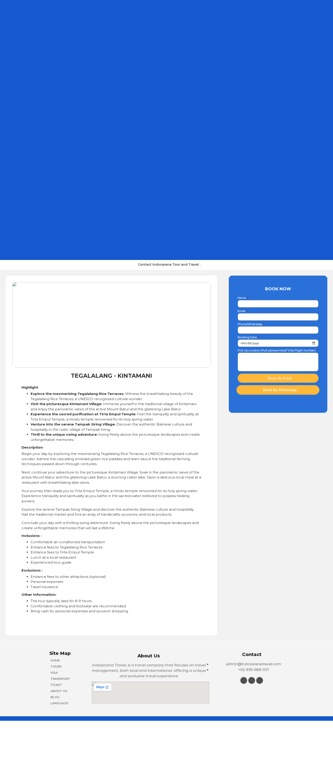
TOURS (56, 666)
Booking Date (248, 337)
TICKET (56, 685)
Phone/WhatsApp (250, 324)
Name (242, 298)
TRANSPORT (60, 678)
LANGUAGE (59, 703)
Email (242, 311)
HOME (55, 660)
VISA (54, 672)
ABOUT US (59, 691)
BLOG (55, 697)
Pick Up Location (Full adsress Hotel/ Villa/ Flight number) (277, 350)
